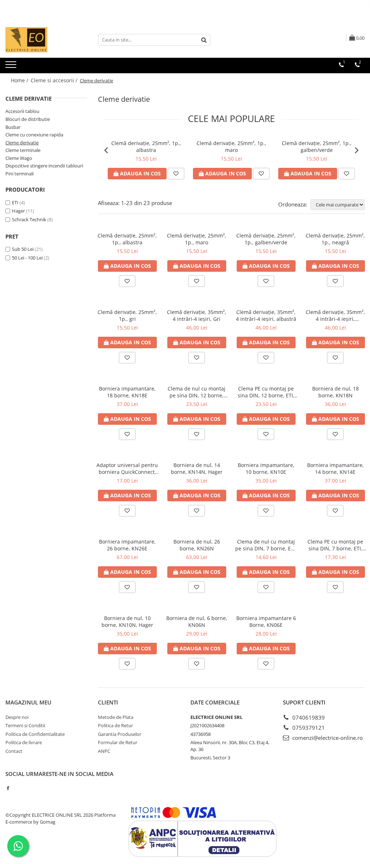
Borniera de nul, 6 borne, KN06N (196, 621)
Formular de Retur (117, 742)
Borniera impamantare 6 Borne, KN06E (266, 621)
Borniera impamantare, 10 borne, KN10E (266, 468)
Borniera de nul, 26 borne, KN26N (196, 545)
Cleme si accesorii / (55, 80)
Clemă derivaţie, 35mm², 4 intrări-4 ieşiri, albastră (266, 315)
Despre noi (17, 717)
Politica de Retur (115, 725)
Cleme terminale (22, 150)
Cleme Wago (18, 158)
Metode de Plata (115, 717)
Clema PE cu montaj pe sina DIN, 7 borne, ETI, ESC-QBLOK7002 (335, 545)
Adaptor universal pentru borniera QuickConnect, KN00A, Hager (127, 468)
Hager (18, 211)
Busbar (13, 127)
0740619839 (308, 717)
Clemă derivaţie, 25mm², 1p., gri (127, 315)
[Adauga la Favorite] (176, 173)
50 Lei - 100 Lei (27, 257)
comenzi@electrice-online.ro (327, 737)
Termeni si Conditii (25, 725)
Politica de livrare (23, 742)
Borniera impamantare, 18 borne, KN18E (127, 392)
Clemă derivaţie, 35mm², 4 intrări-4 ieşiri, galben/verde (335, 315)
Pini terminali (19, 173)
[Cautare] (203, 40)
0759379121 (308, 727)
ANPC (104, 751)
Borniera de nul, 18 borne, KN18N (335, 392)
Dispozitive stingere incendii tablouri (44, 165)
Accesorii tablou (22, 111)
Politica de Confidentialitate (35, 734)
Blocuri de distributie (27, 119)
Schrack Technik (29, 219)
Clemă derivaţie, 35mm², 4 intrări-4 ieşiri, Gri (196, 315)
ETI (15, 202)
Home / (20, 80)
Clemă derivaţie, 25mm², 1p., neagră (335, 239)
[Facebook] (7, 788)
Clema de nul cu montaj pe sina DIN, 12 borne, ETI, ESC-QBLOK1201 (196, 392)
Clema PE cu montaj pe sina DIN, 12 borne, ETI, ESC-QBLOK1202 (266, 392)
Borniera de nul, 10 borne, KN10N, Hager (127, 621)
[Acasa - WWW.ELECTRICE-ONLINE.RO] (41, 39)
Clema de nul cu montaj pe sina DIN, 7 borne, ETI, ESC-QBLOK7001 (266, 545)
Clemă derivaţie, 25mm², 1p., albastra (146, 146)
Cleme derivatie (22, 142)
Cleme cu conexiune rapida (34, 134)
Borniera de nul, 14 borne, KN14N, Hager (197, 468)
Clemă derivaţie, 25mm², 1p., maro (231, 146)
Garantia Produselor (119, 734)
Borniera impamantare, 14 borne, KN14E (335, 468)
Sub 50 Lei (23, 249)
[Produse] (11, 66)
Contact (13, 751)
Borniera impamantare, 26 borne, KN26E (127, 545)
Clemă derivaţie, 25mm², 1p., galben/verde (317, 146)
